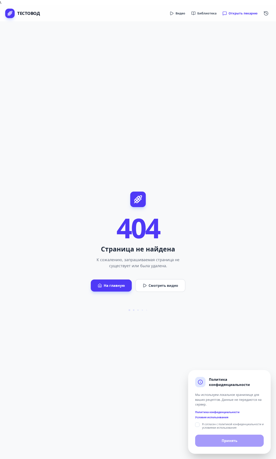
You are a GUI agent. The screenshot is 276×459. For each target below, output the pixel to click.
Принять (229, 440)
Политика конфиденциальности (217, 412)
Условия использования (211, 417)
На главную (114, 285)
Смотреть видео (163, 285)
